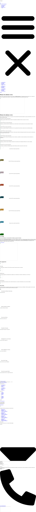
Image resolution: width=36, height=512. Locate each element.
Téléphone (1, 463)
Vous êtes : (1, 424)
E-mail (1, 464)
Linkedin (2, 392)
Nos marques (2, 86)
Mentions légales (3, 409)
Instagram (2, 393)
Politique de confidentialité (4, 411)
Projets (2, 386)
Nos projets (2, 6)
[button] (18, 45)
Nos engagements (3, 84)
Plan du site (2, 416)
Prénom (1, 462)
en (0, 3)
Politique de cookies (3, 410)
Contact (2, 7)
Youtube (2, 394)
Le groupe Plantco (3, 82)
